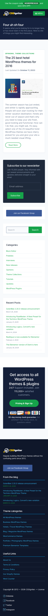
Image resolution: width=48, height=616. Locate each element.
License (41, 589)
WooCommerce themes (12, 536)
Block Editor (11, 251)
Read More (13, 145)
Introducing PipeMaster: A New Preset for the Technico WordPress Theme (23, 317)
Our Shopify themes (11, 574)
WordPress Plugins (14, 288)
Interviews (10, 260)
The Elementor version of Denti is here (22, 345)
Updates (9, 284)
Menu (40, 13)
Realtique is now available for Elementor (22, 337)
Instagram (10, 610)
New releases (11, 265)
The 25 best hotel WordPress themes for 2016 (20, 62)
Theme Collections (24, 53)
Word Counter (9, 579)
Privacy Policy (9, 569)
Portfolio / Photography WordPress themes (21, 541)
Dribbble (9, 596)
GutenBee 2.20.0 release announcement (23, 309)
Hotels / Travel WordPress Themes (17, 527)
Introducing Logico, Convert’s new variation (20, 328)
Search (35, 230)
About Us (7, 560)
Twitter (9, 605)
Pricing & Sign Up (24, 403)
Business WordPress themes (14, 522)
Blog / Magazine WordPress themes (18, 531)
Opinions (9, 53)
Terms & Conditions (11, 565)
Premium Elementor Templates (15, 545)
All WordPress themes (12, 517)
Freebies (9, 256)
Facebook (10, 600)
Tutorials (9, 279)
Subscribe (15, 195)
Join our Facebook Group (24, 213)
